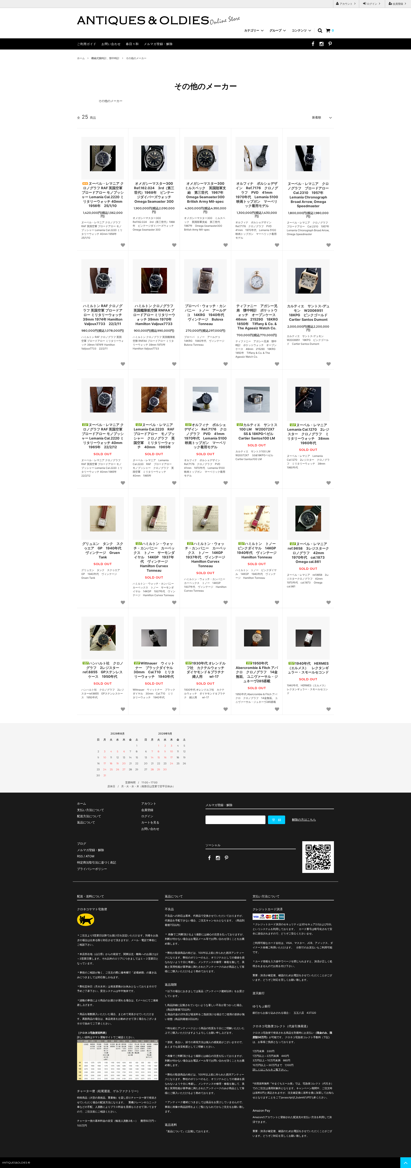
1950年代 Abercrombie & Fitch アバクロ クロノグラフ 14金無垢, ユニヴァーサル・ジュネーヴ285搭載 (257, 672)
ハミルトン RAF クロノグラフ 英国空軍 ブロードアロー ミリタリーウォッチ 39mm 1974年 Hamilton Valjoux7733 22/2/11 (102, 315)
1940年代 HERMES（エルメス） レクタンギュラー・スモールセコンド (308, 668)
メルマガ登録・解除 (158, 44)
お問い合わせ (111, 44)
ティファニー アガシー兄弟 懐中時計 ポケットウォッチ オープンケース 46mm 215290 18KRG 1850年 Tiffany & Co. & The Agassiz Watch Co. (257, 317)
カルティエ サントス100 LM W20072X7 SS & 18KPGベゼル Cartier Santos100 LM (257, 431)
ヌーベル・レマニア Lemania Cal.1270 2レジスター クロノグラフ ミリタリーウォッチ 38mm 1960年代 (308, 434)
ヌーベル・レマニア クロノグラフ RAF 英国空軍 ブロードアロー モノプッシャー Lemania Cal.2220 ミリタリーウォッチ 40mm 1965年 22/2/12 (103, 436)
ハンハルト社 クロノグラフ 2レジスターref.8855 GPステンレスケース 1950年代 (103, 670)
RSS (80, 856)
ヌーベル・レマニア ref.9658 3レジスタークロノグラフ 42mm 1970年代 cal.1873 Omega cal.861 (309, 553)
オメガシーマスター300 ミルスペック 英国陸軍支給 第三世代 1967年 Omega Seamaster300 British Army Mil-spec (206, 192)
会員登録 (398, 3)
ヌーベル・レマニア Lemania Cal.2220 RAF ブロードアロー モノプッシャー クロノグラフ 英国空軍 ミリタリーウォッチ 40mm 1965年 (154, 436)
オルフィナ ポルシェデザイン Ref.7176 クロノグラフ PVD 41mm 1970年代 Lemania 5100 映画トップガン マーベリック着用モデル (257, 194)
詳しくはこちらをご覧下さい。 (271, 1069)
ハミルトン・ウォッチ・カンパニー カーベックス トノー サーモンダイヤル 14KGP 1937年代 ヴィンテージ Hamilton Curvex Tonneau (154, 557)
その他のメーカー (136, 58)
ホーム (81, 58)
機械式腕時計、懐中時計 (105, 58)
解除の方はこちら (304, 819)
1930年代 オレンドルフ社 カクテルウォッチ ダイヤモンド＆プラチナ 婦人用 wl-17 (207, 670)
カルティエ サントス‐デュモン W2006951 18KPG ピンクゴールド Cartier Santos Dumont (308, 312)
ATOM (90, 856)
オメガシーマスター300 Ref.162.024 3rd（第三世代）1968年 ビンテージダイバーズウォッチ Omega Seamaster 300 (154, 192)
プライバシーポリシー (92, 869)
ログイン (372, 3)
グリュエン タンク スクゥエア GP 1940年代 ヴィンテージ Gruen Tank (103, 550)
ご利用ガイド (86, 44)
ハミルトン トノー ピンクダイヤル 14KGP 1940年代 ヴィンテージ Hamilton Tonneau (257, 550)
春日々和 (132, 44)
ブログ (81, 843)
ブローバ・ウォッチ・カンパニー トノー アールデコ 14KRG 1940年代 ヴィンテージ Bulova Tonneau (206, 315)
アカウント (346, 3)
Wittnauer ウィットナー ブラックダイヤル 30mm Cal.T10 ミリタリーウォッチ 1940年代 (154, 670)
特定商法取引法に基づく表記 (96, 862)
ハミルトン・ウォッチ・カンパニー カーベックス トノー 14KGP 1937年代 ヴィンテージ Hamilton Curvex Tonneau (206, 554)
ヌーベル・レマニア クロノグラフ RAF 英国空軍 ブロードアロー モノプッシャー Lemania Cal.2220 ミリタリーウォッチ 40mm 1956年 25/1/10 (103, 194)
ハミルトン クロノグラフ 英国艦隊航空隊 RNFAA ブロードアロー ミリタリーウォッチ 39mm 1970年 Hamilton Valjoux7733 (154, 315)
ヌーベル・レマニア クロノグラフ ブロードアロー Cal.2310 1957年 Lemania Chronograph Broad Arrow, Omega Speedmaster (309, 194)
